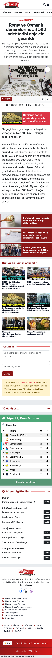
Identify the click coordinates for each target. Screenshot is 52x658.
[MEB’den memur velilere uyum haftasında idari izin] (38, 273)
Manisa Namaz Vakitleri (15, 604)
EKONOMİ (39, 12)
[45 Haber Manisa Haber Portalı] (11, 5)
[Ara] (44, 4)
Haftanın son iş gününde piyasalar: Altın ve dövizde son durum (13, 310)
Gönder (7, 374)
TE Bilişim (33, 651)
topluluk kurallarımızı (27, 382)
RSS (9, 643)
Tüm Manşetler (11, 613)
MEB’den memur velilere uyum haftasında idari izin (38, 283)
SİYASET (18, 12)
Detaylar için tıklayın (26, 482)
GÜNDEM (6, 12)
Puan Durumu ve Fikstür (16, 610)
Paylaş (8, 98)
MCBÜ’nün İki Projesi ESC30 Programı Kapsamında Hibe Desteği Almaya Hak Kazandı (13, 285)
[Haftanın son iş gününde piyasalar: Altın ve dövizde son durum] (13, 299)
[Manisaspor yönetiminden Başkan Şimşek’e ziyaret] (13, 323)
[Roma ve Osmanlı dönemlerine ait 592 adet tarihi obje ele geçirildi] (26, 80)
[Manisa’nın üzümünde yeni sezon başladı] (38, 323)
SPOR (28, 12)
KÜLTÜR (18, 631)
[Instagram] (31, 591)
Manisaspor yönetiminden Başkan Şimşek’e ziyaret (11, 334)
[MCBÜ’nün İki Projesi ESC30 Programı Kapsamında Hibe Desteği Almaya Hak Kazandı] (13, 273)
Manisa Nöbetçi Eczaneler (16, 598)
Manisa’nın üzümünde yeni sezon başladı (36, 333)
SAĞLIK (7, 631)
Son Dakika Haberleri (14, 615)
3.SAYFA (8, 628)
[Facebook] (21, 591)
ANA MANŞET (26, 20)
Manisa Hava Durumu (14, 601)
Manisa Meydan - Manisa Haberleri (17, 656)
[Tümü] (48, 408)
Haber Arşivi (10, 618)
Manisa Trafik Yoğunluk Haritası (19, 607)
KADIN (30, 628)
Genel (6, 625)
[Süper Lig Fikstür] (48, 491)
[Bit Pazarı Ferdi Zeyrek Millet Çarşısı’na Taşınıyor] (38, 299)
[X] (26, 591)
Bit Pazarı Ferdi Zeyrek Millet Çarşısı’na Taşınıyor (38, 309)
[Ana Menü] (48, 4)
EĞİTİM (40, 628)
